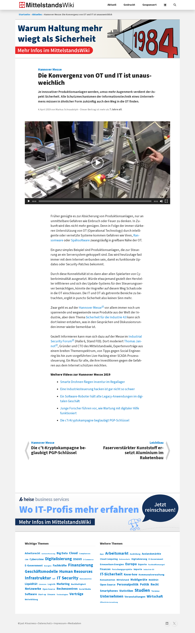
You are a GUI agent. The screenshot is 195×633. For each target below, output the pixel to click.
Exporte (142, 564)
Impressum (60, 623)
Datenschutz (124, 559)
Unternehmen (111, 596)
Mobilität (153, 580)
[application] (97, 162)
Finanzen (105, 569)
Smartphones (109, 591)
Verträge (76, 593)
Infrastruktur (38, 578)
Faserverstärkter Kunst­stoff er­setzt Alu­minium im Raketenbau (133, 450)
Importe (138, 569)
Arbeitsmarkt (116, 553)
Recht (155, 584)
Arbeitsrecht (32, 553)
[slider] (95, 201)
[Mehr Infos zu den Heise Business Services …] (97, 512)
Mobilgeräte (138, 579)
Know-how (130, 574)
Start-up (42, 594)
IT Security (67, 578)
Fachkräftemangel (156, 564)
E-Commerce (88, 559)
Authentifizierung (48, 554)
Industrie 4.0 (149, 569)
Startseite (24, 14)
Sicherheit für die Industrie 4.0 (106, 317)
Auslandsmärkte (151, 554)
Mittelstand (123, 580)
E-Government (34, 565)
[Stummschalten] (161, 201)
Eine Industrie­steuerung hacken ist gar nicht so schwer (97, 389)
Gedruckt (129, 5)
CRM (26, 559)
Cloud (73, 553)
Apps (102, 554)
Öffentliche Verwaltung (109, 602)
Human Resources (75, 571)
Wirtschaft (155, 596)
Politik (144, 584)
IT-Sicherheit (111, 574)
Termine (155, 591)
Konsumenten (86, 579)
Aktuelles (37, 14)
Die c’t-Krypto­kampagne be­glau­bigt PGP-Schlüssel (94, 420)
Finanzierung (80, 565)
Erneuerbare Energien (112, 564)
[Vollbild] (166, 201)
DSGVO (77, 559)
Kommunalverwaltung (151, 574)
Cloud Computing (109, 559)
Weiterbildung (31, 599)
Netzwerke (33, 588)
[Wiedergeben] (28, 201)
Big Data (62, 553)
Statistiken (126, 591)
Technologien (62, 594)
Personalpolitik (127, 584)
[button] (175, 5)
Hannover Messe (90, 307)
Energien (47, 566)
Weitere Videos (62, 374)
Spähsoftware (80, 240)
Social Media (85, 589)
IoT (53, 578)
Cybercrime (37, 559)
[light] (165, 5)
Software (31, 594)
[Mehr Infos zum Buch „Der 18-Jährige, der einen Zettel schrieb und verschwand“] (97, 39)
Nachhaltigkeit (78, 584)
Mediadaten (74, 623)
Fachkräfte (60, 565)
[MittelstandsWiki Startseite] (46, 5)
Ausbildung (135, 554)
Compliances (84, 553)
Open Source (49, 589)
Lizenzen (42, 584)
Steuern (51, 594)
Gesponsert (149, 5)
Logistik (51, 584)
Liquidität (31, 584)
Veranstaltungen (135, 597)
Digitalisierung (58, 559)
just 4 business (28, 623)
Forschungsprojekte (122, 569)
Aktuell (112, 5)
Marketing (63, 584)
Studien (142, 590)
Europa (131, 564)
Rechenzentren (67, 589)
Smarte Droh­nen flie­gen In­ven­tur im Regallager (92, 382)
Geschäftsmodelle (41, 571)
